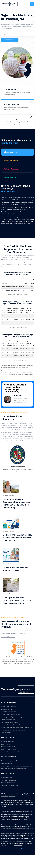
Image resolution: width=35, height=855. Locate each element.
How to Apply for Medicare (8, 711)
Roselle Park (4, 804)
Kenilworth (31, 802)
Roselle (12, 804)
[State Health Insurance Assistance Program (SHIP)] (17, 648)
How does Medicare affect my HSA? (11, 724)
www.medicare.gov (18, 845)
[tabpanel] (17, 206)
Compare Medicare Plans (8, 719)
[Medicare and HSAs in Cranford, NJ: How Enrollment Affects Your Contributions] (11, 523)
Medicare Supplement (11, 104)
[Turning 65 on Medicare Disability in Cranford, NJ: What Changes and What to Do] (11, 585)
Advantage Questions (7, 741)
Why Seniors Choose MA (8, 746)
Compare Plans (9, 40)
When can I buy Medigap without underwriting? (14, 768)
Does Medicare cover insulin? (9, 785)
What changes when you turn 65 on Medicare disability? (17, 727)
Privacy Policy (12, 796)
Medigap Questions (6, 763)
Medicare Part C (5, 744)
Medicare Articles (6, 732)
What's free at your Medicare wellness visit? (13, 730)
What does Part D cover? (8, 782)
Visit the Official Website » (8, 637)
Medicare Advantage (11, 119)
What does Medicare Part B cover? (11, 714)
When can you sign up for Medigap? (11, 760)
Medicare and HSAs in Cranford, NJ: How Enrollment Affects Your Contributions (17, 538)
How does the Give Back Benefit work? (12, 752)
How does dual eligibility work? (10, 722)
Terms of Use (4, 796)
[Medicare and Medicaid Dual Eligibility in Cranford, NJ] (11, 555)
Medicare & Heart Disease (8, 749)
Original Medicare (10, 89)
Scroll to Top (16, 849)
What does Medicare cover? (9, 706)
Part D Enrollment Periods (8, 780)
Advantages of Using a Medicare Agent (12, 717)
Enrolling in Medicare (7, 709)
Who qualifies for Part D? (8, 777)
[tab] (17, 152)
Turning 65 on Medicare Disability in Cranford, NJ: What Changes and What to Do (17, 600)
